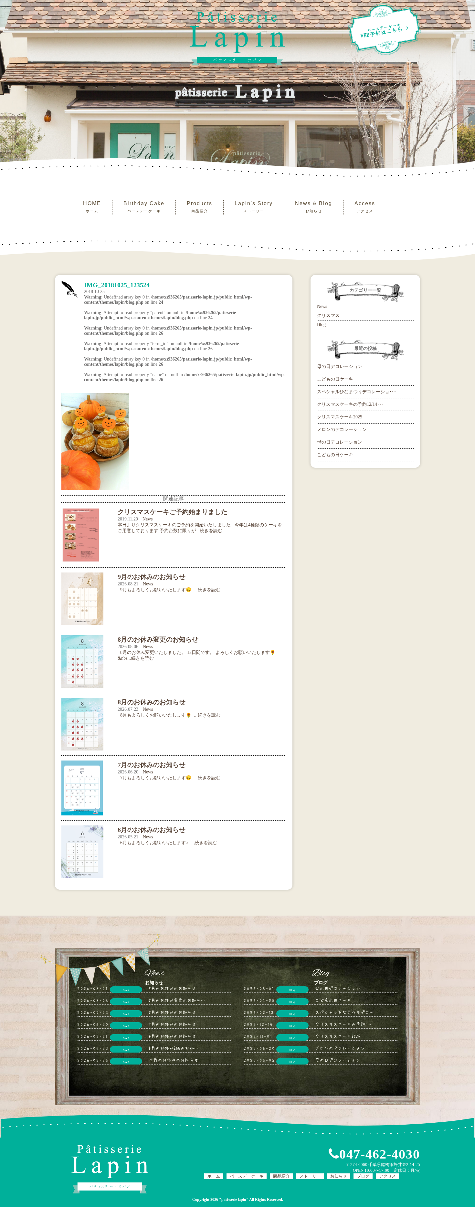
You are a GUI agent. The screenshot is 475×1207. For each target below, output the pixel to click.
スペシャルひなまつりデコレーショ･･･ (356, 391)
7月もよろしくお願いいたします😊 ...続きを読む (169, 777)
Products (199, 207)
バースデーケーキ (246, 1176)
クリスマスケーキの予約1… (343, 1024)
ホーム (213, 1176)
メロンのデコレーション (342, 429)
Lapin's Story (254, 207)
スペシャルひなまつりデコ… (344, 1012)
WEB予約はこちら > (385, 31)
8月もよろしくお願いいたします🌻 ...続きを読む (169, 715)
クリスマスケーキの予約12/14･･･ (350, 404)
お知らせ (338, 1176)
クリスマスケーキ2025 (339, 417)
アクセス (387, 1176)
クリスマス (328, 315)
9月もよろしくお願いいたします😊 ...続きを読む (169, 589)
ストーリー (310, 1176)
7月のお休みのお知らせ (172, 1024)
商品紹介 (281, 1176)
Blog (321, 324)
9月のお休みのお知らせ (172, 988)
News (147, 519)
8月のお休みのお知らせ (172, 1012)
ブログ (363, 1176)
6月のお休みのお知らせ (172, 1036)
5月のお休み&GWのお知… (173, 1047)
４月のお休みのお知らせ (173, 1059)
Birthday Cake (143, 207)
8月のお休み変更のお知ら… (177, 1000)
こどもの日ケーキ (335, 379)
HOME (92, 207)
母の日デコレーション (339, 366)
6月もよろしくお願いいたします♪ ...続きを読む (167, 842)
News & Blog (313, 207)
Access (364, 207)
